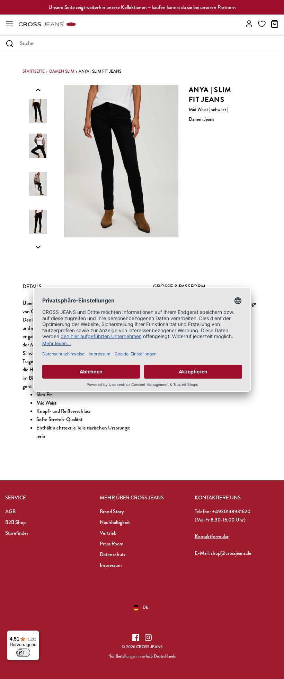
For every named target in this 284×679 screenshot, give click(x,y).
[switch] (23, 653)
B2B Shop (15, 522)
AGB (10, 511)
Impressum (111, 565)
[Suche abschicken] (9, 44)
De (145, 607)
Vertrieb (108, 533)
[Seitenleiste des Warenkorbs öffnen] (274, 24)
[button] (38, 89)
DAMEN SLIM (61, 71)
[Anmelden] (249, 24)
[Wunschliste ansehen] (261, 24)
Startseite (34, 71)
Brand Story (112, 511)
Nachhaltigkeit (115, 522)
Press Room (112, 543)
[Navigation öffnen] (9, 24)
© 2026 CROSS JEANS (142, 647)
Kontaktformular (212, 536)
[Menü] (35, 635)
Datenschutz (112, 554)
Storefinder (16, 533)
